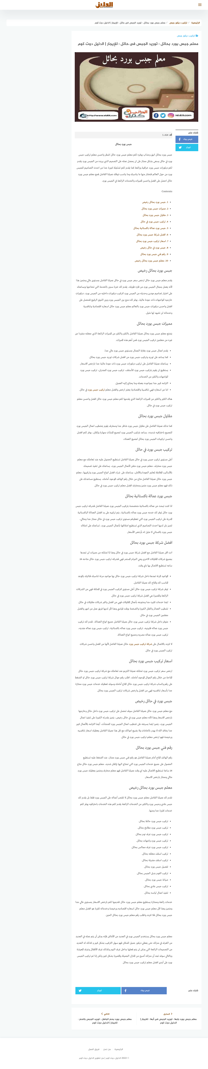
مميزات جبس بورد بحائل (155, 208)
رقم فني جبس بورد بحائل (154, 254)
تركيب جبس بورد (96, 389)
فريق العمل (93, 1049)
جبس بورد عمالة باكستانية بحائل (150, 228)
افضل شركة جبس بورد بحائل (152, 234)
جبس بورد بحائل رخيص (155, 202)
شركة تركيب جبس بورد (140, 644)
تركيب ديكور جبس (186, 36)
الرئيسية (118, 1049)
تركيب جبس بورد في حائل (154, 221)
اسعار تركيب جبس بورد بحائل (152, 241)
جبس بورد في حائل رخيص (154, 247)
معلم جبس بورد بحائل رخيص (151, 260)
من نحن (107, 1049)
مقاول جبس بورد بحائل (155, 215)
